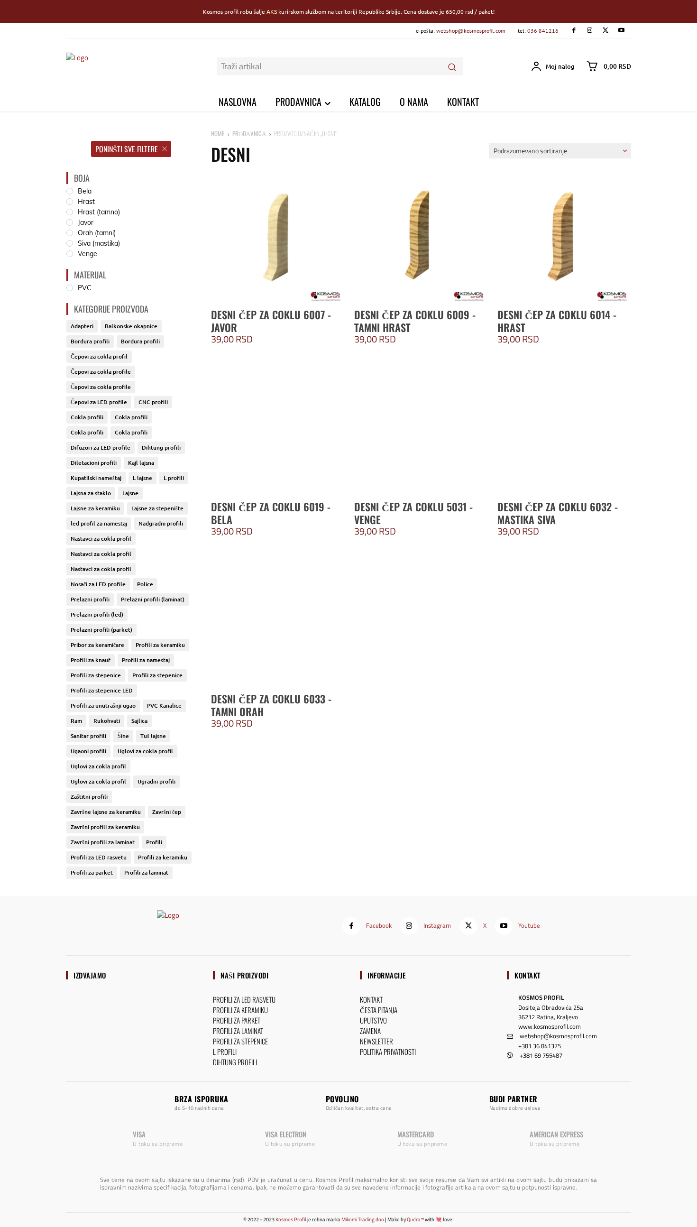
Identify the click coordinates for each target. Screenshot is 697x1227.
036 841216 (543, 30)
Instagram (437, 925)
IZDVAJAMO (89, 975)
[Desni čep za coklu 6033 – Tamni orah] (278, 621)
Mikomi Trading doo (362, 1219)
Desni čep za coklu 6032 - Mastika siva (557, 512)
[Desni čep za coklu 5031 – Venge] (421, 429)
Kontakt (527, 975)
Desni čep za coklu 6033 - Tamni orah (271, 705)
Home (217, 133)
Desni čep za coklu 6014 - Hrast (556, 320)
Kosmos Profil (290, 1219)
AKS (271, 11)
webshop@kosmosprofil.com (470, 30)
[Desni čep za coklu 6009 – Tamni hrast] (421, 237)
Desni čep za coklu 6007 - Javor (271, 320)
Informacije (386, 975)
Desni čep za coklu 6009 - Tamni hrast (415, 320)
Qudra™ (415, 1219)
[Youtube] (621, 30)
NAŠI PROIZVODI (244, 975)
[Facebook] (573, 30)
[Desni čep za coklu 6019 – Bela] (278, 429)
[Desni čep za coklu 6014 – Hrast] (564, 237)
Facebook (379, 925)
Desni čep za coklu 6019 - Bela (270, 512)
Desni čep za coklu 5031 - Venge (413, 512)
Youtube (529, 925)
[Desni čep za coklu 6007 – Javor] (278, 237)
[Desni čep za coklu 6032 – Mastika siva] (564, 429)
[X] (605, 30)
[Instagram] (589, 30)
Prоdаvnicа (249, 133)
